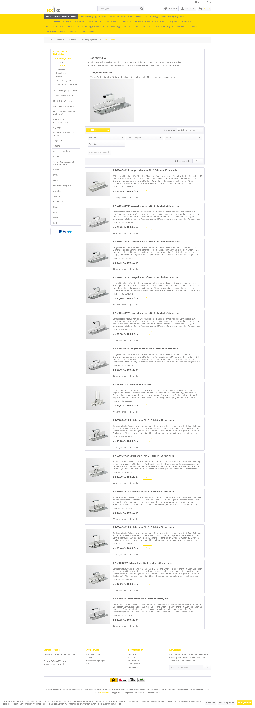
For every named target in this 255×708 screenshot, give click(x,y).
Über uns (132, 657)
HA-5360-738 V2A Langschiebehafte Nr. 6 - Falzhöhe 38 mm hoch (146, 313)
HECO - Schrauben (61, 151)
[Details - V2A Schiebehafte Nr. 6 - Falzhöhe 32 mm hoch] (147, 512)
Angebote (57, 140)
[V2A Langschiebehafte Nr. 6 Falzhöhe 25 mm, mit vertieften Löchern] (98, 184)
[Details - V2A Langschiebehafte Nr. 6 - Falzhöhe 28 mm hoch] (147, 227)
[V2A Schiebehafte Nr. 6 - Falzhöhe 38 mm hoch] (98, 541)
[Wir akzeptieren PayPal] (66, 231)
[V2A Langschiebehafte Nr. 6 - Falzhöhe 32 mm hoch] (98, 291)
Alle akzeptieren (226, 702)
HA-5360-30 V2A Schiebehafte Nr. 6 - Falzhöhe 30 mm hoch (143, 455)
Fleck (55, 217)
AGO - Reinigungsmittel (63, 106)
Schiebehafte (61, 66)
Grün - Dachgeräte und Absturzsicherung (63, 163)
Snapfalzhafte (61, 73)
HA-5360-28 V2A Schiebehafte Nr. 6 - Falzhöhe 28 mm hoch (143, 420)
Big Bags (57, 127)
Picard (56, 169)
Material (92, 137)
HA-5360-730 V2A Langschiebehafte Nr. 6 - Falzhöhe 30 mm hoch (146, 241)
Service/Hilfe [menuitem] (203, 2)
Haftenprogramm (63, 58)
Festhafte (59, 62)
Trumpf (56, 196)
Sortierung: (169, 130)
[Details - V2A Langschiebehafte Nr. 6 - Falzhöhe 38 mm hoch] (147, 334)
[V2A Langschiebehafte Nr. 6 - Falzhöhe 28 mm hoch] (98, 220)
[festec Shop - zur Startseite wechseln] (52, 9)
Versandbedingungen (95, 660)
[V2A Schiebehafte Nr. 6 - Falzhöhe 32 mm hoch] (98, 505)
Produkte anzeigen (98, 152)
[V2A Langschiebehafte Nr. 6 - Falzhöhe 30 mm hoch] (98, 255)
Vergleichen (120, 197)
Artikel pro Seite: (183, 161)
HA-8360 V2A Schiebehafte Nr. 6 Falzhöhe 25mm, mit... (141, 598)
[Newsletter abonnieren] (207, 667)
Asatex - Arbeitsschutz (63, 95)
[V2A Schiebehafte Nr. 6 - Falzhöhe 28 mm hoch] (98, 434)
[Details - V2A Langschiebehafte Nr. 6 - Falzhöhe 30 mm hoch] (147, 262)
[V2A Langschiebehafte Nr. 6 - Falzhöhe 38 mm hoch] (98, 327)
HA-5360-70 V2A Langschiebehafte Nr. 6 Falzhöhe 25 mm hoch (145, 348)
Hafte (168, 137)
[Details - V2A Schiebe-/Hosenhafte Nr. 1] (147, 405)
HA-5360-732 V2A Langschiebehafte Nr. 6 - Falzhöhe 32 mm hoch (146, 277)
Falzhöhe (93, 144)
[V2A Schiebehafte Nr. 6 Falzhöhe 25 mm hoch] (98, 577)
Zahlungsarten (134, 664)
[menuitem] (120, 8)
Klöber (56, 156)
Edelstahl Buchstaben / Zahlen (63, 133)
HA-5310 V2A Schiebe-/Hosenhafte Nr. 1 (133, 384)
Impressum (133, 667)
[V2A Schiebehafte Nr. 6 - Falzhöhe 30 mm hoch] (98, 469)
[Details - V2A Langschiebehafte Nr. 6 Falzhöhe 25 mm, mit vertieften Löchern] (147, 191)
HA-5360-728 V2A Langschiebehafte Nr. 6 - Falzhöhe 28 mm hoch (146, 206)
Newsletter (132, 654)
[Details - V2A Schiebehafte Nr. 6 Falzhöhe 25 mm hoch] (147, 584)
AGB (87, 664)
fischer (56, 223)
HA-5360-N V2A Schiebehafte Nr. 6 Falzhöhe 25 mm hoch (142, 563)
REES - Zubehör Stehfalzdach (60, 52)
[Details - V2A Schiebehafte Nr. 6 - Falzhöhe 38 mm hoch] (147, 548)
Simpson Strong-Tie (62, 185)
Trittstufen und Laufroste (66, 84)
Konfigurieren (244, 702)
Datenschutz (133, 660)
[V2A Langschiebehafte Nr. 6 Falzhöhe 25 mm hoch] (98, 362)
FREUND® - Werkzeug (63, 101)
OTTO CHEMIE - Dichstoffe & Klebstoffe (64, 112)
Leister (56, 180)
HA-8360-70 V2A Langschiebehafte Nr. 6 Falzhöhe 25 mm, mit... (146, 170)
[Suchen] (141, 8)
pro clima (57, 191)
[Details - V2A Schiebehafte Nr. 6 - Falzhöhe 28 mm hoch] (147, 441)
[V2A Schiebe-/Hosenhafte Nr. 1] (98, 398)
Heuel (55, 207)
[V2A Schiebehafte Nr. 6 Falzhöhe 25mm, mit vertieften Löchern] (98, 612)
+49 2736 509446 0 (55, 661)
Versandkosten (104, 693)
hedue (56, 212)
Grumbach (58, 201)
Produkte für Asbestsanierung (60, 120)
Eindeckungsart (134, 137)
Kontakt (89, 657)
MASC (55, 175)
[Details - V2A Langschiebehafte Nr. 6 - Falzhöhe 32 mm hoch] (147, 298)
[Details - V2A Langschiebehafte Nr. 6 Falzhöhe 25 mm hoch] (147, 369)
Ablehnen (210, 702)
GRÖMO (56, 146)
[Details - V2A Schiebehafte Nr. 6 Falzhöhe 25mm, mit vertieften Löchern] (147, 619)
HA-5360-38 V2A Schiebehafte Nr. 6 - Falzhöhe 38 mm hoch (143, 527)
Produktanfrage (93, 654)
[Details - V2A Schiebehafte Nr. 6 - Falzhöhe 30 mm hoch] (147, 477)
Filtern (94, 130)
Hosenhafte (60, 69)
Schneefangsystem (63, 80)
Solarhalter (59, 76)
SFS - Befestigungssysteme (65, 90)
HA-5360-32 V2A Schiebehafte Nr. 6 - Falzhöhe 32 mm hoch (143, 491)
